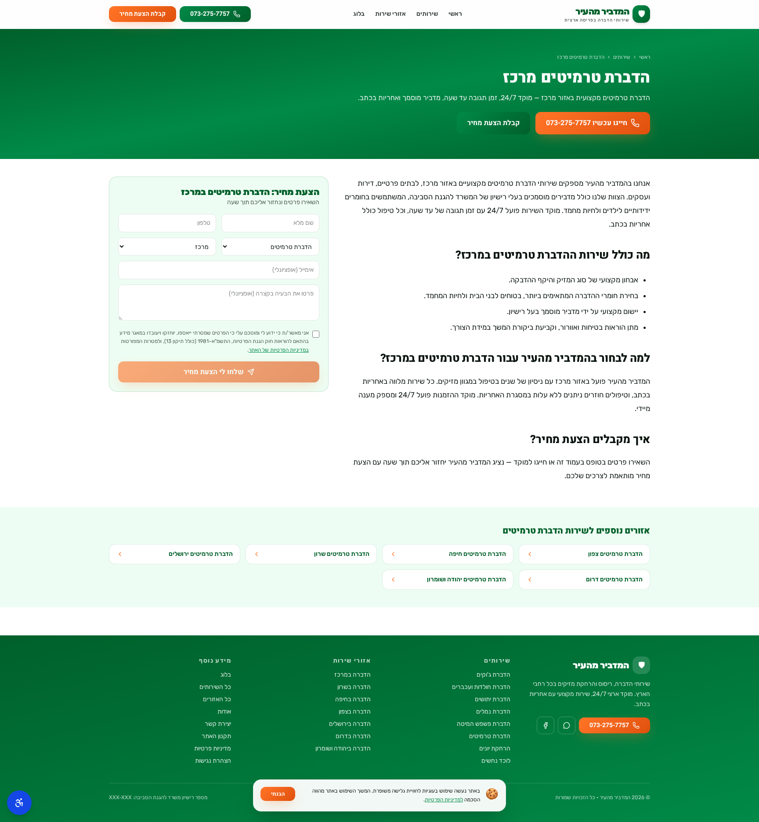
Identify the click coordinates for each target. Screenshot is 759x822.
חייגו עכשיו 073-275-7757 (586, 123)
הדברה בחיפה (353, 699)
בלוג (359, 14)
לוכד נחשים (495, 760)
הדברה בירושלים (350, 724)
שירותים (427, 14)
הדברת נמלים (493, 711)
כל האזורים (217, 699)
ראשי (455, 14)
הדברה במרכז (352, 674)
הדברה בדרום (353, 736)
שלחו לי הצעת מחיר (214, 372)
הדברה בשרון (354, 687)
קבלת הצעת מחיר (142, 13)
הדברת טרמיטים (489, 736)
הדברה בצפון (355, 711)
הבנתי (278, 794)
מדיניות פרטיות (212, 748)
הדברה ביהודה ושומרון (343, 748)
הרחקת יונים (494, 748)
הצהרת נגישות (213, 760)
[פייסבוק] (545, 725)
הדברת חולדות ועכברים (481, 687)
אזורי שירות (390, 14)
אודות (224, 711)
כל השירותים (215, 687)
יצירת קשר (218, 724)
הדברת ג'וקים (493, 674)
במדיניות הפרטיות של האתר (279, 350)
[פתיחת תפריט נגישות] (19, 802)
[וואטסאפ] (566, 725)
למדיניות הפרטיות (444, 800)
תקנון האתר (216, 736)
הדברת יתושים (492, 699)
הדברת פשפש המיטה (483, 724)
